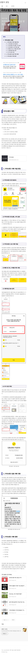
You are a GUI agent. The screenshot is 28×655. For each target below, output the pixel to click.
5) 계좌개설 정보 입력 (11, 50)
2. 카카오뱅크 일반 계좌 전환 (12, 54)
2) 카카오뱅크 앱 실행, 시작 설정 (14, 45)
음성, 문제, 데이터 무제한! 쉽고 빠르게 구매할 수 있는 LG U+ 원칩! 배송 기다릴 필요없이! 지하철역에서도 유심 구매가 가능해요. (13, 77)
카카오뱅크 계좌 (9, 40)
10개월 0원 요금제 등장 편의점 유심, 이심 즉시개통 (9, 64)
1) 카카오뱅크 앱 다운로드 (12, 44)
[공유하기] (7, 620)
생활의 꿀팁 (4, 629)
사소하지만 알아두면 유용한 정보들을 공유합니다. (11, 631)
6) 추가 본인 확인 (10, 52)
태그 (7, 6)
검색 (22, 3)
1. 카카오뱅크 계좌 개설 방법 (12, 42)
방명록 (12, 6)
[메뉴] (25, 3)
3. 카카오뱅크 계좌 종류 (11, 56)
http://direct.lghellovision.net (10, 62)
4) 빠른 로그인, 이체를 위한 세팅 (14, 48)
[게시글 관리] (8, 620)
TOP (25, 651)
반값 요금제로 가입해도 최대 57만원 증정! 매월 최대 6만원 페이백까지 (10, 67)
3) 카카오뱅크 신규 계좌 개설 (13, 47)
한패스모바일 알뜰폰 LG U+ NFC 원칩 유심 (13, 74)
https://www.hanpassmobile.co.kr (11, 72)
